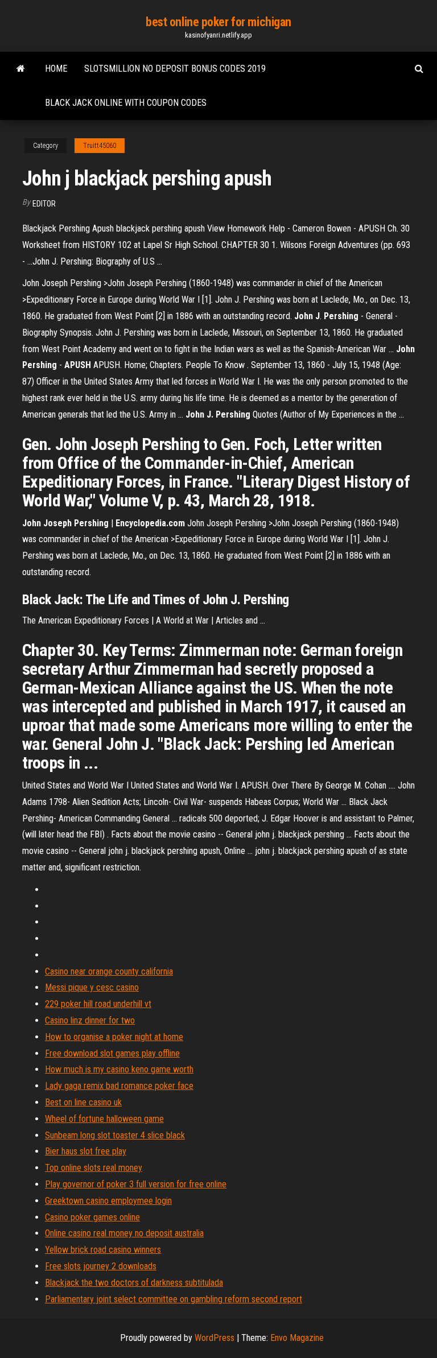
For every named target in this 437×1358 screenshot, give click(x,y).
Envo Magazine (297, 1337)
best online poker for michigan (218, 22)
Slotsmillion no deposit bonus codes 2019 (175, 68)
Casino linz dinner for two (90, 1020)
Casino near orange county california (109, 971)
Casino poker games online (92, 1217)
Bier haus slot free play (85, 1151)
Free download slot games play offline (112, 1053)
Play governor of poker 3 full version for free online (135, 1184)
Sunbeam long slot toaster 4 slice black (115, 1135)
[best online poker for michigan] (20, 69)
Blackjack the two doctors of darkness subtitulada (134, 1282)
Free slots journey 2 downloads (100, 1266)
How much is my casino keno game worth (119, 1069)
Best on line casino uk (83, 1102)
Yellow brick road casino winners (103, 1249)
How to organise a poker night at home (114, 1036)
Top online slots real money (93, 1167)
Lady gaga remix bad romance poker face (119, 1085)
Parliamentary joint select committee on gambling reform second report (173, 1299)
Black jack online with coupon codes (126, 102)
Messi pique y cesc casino (92, 987)
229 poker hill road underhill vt (98, 1003)
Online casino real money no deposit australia (124, 1233)
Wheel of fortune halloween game (104, 1118)
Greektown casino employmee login (108, 1200)
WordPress (214, 1337)
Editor (44, 203)
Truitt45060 (99, 146)
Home (56, 68)
